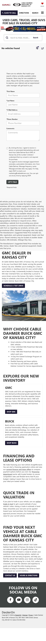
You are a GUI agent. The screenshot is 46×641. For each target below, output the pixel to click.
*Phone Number (12, 119)
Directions (24, 13)
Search (35, 37)
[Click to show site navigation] (42, 13)
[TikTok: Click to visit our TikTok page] (35, 600)
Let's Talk (12, 182)
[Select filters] (37, 48)
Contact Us (10, 575)
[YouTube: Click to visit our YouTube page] (19, 600)
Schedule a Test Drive (13, 286)
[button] (9, 12)
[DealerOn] (8, 612)
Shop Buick (11, 443)
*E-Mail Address (11, 110)
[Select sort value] (42, 48)
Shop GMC (11, 412)
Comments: (10, 128)
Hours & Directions (28, 575)
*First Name (10, 91)
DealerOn (18, 615)
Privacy (31, 615)
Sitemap (24, 615)
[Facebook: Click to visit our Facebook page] (10, 600)
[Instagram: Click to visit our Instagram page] (27, 600)
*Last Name (10, 101)
